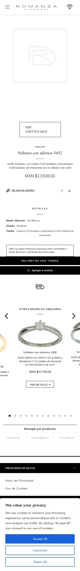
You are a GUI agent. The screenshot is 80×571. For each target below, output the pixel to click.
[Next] (73, 316)
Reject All (40, 562)
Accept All (40, 539)
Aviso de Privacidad (19, 480)
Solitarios (66, 437)
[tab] (40, 468)
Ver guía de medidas (23, 190)
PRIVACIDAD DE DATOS (20, 468)
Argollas (13, 437)
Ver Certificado (36, 129)
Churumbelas (40, 437)
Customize (40, 550)
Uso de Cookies (16, 488)
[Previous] (7, 316)
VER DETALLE (39, 384)
